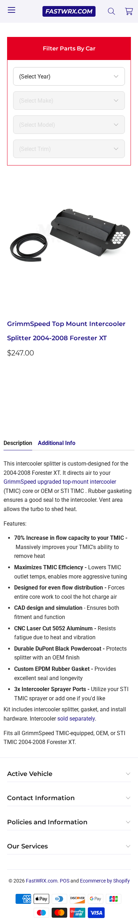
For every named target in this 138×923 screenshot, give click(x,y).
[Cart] (129, 11)
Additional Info (56, 443)
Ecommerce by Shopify (105, 881)
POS (64, 881)
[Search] (111, 11)
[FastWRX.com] (69, 11)
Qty (11, 368)
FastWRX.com (41, 881)
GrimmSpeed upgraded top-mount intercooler (60, 481)
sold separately (76, 718)
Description (18, 443)
